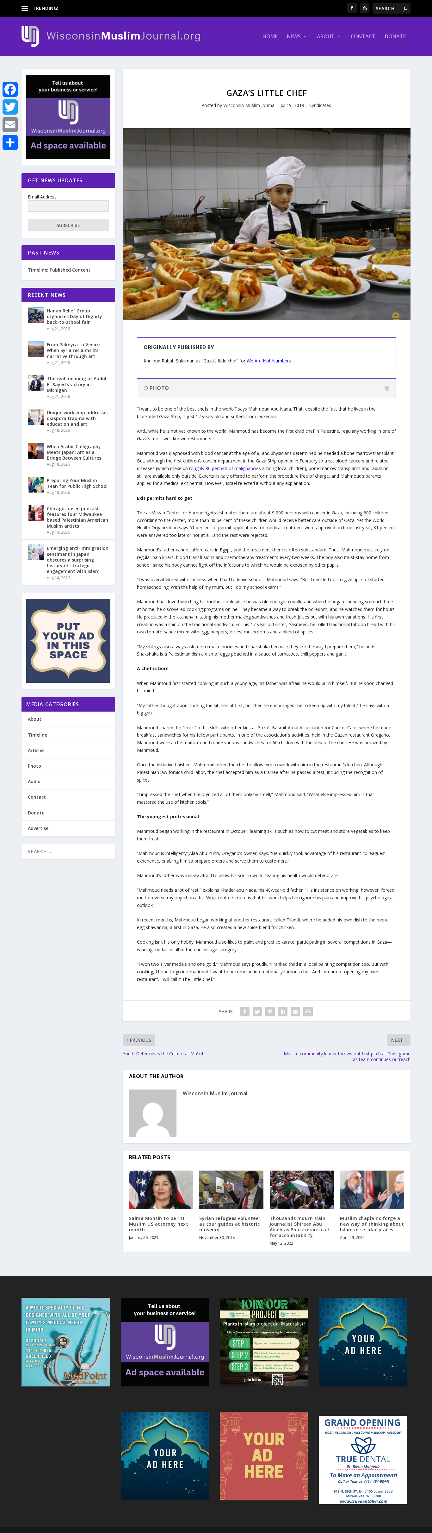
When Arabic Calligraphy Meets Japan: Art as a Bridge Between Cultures (74, 452)
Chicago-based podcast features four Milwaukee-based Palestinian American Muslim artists (77, 517)
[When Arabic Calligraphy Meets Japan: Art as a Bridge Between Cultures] (36, 451)
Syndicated (320, 105)
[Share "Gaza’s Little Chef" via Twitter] (257, 1011)
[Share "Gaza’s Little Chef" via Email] (295, 1011)
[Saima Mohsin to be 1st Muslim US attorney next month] (161, 1190)
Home (269, 37)
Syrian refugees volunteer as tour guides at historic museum (230, 1224)
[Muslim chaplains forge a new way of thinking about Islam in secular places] (372, 1190)
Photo (34, 766)
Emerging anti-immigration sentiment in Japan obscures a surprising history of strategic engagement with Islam (77, 559)
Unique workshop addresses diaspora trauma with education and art (77, 418)
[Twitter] (10, 107)
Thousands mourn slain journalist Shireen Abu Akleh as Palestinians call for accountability (299, 1227)
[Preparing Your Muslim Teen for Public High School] (36, 485)
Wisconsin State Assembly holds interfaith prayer (110, 8)
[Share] (10, 142)
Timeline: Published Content (59, 270)
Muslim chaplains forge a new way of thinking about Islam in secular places (372, 1224)
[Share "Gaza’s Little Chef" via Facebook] (244, 1011)
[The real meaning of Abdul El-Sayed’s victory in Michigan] (36, 383)
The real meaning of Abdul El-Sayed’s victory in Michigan (76, 384)
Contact (363, 37)
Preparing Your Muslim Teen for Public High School (77, 483)
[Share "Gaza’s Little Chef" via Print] (308, 1011)
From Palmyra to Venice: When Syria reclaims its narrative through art (74, 350)
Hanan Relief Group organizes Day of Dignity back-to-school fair (74, 316)
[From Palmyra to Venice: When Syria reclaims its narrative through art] (36, 349)
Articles (36, 750)
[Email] (10, 125)
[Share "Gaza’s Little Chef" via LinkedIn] (282, 1011)
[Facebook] (10, 89)
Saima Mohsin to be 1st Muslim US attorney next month (158, 1224)
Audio (34, 781)
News (294, 37)
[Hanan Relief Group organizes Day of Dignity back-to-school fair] (36, 315)
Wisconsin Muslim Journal (249, 105)
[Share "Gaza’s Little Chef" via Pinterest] (270, 1011)
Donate (395, 37)
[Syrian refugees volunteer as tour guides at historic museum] (231, 1190)
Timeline (37, 735)
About (326, 37)
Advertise (38, 828)
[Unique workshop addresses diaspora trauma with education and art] (36, 417)
